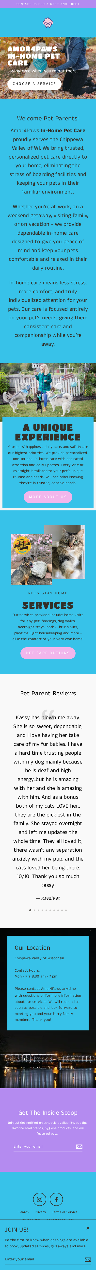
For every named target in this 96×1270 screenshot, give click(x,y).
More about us (48, 497)
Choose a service (34, 84)
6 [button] (50, 911)
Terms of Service (64, 1212)
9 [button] (62, 911)
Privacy (40, 1212)
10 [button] (66, 911)
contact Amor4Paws (44, 989)
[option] (48, 68)
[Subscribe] (78, 1146)
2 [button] (35, 911)
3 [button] (39, 911)
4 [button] (43, 911)
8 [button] (58, 911)
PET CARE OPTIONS (48, 653)
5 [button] (47, 911)
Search (24, 1212)
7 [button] (54, 911)
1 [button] (30, 910)
